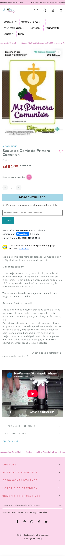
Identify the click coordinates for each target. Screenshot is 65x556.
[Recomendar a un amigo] (29, 177)
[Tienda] (26, 34)
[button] (44, 10)
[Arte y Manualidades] (25, 28)
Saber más (24, 248)
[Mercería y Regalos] (41, 22)
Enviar (8, 220)
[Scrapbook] (16, 22)
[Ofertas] (13, 34)
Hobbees (27, 535)
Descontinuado (32, 197)
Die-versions (9, 146)
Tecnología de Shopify (32, 538)
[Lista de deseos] (36, 10)
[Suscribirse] (61, 505)
